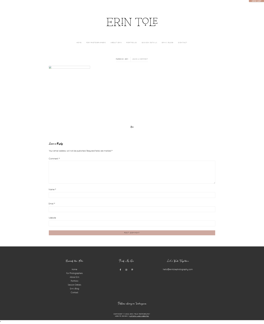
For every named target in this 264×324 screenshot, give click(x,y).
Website (52, 218)
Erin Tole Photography (132, 18)
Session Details (74, 285)
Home (74, 269)
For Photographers (74, 273)
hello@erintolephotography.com (178, 269)
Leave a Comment (140, 59)
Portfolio (74, 281)
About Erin (74, 277)
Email (52, 203)
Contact (74, 292)
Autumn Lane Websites (139, 316)
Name (52, 189)
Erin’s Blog (74, 288)
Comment (54, 158)
